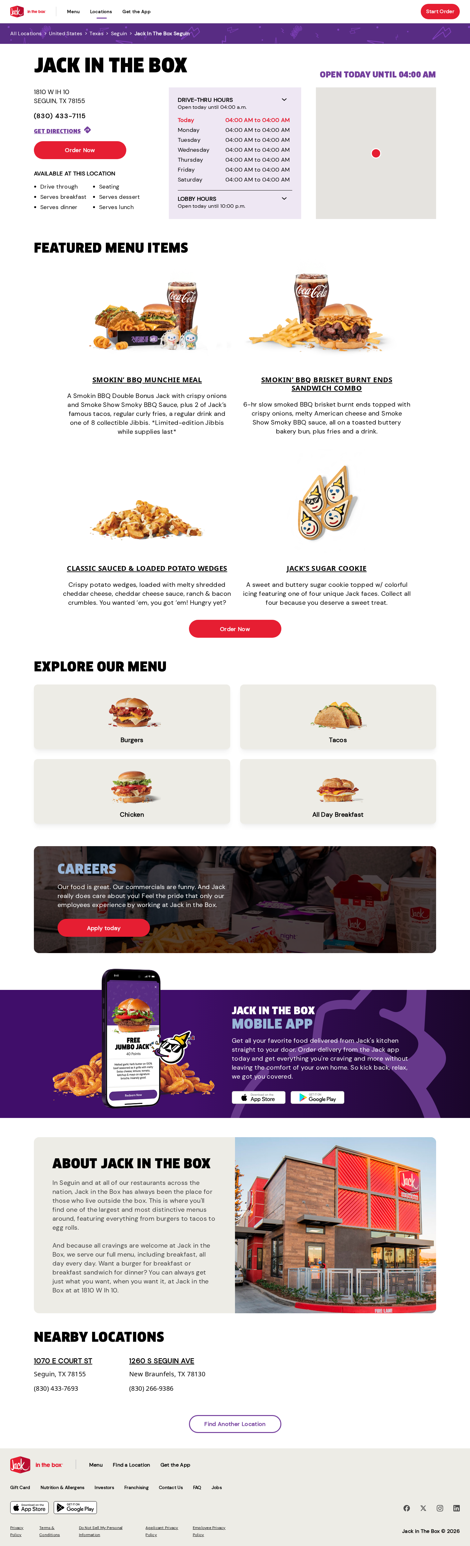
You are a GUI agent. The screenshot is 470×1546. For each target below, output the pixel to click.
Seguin (119, 33)
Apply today (104, 928)
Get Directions (57, 131)
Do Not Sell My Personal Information (101, 1531)
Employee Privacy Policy (209, 1531)
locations (101, 11)
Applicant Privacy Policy (161, 1531)
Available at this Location (74, 173)
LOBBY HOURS (197, 198)
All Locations (26, 33)
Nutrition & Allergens (63, 1487)
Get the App (136, 11)
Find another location (235, 1424)
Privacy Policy (17, 1531)
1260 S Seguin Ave (161, 1360)
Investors (104, 1487)
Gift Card (20, 1487)
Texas (97, 33)
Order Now (80, 150)
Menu (73, 11)
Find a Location (131, 1464)
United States (65, 33)
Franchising (136, 1487)
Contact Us (171, 1487)
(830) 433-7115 (60, 116)
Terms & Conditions (49, 1531)
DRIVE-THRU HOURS (205, 99)
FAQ (197, 1487)
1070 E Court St (63, 1360)
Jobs (217, 1487)
